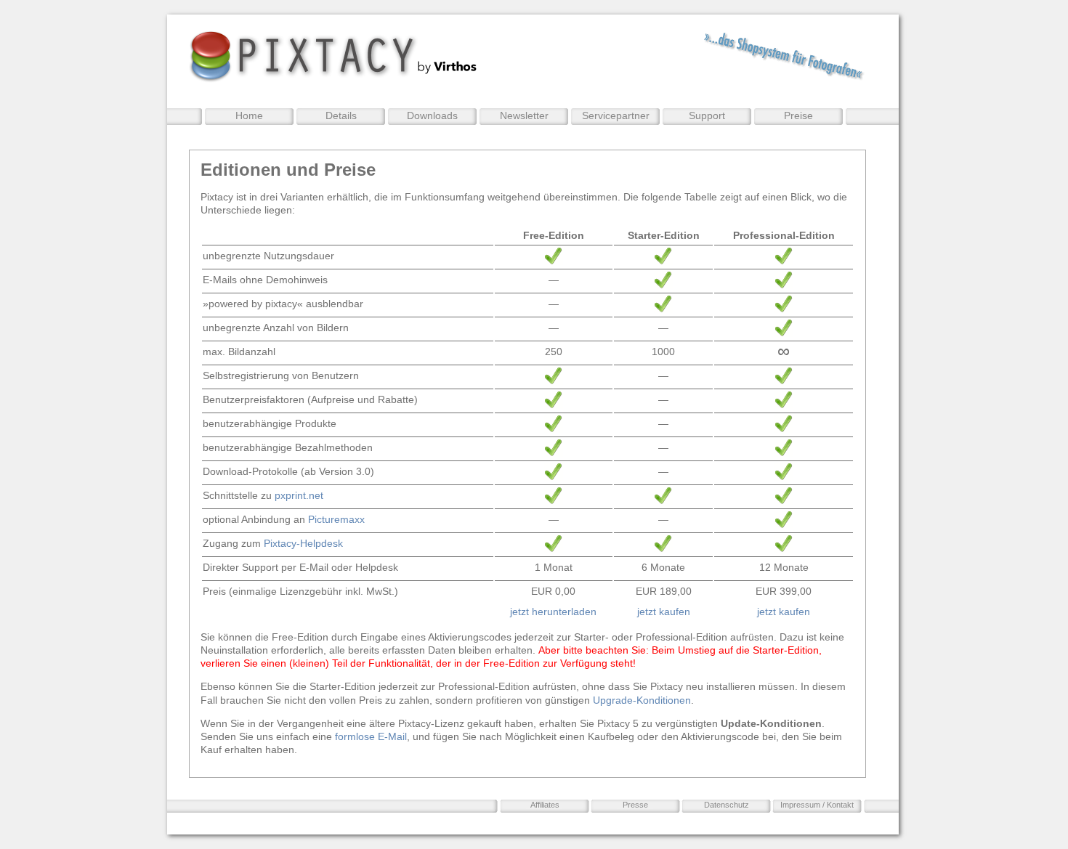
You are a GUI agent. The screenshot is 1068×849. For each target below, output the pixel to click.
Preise (798, 115)
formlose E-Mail (371, 736)
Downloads (432, 115)
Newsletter (524, 115)
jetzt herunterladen (553, 611)
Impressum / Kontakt (817, 804)
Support (707, 115)
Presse (635, 804)
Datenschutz (726, 804)
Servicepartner (616, 115)
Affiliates (544, 804)
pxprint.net (299, 495)
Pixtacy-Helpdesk (303, 543)
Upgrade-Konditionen (642, 700)
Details (341, 115)
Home (249, 115)
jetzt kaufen (663, 611)
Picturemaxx (336, 519)
